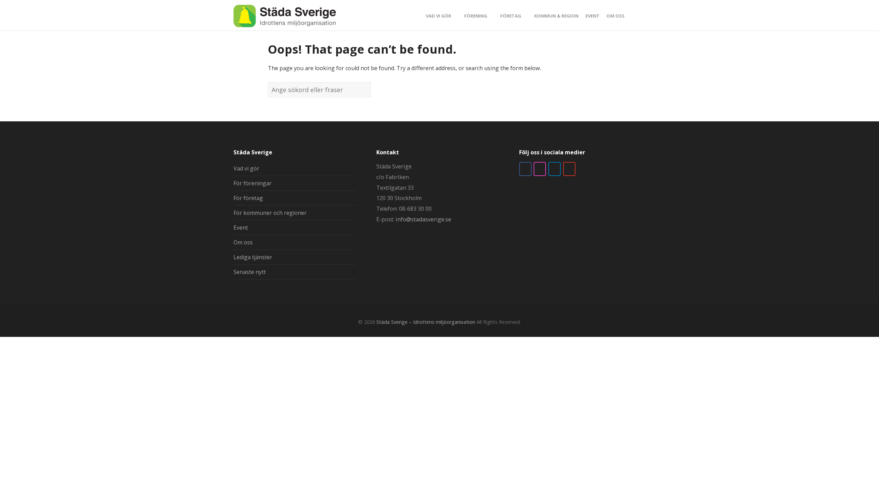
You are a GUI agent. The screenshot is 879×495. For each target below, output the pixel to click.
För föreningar (252, 183)
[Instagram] (540, 169)
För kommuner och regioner (270, 213)
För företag (248, 198)
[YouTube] (569, 169)
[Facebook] (525, 169)
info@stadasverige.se (423, 219)
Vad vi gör (246, 168)
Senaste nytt (249, 272)
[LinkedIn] (554, 169)
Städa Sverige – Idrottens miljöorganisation (425, 322)
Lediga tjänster (252, 257)
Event (240, 227)
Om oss (243, 242)
